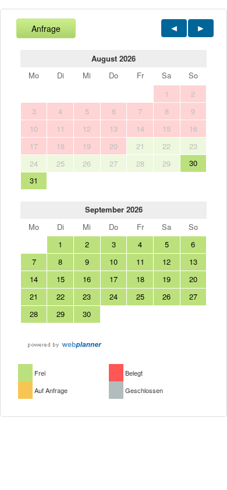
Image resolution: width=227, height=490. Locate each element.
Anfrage (46, 28)
